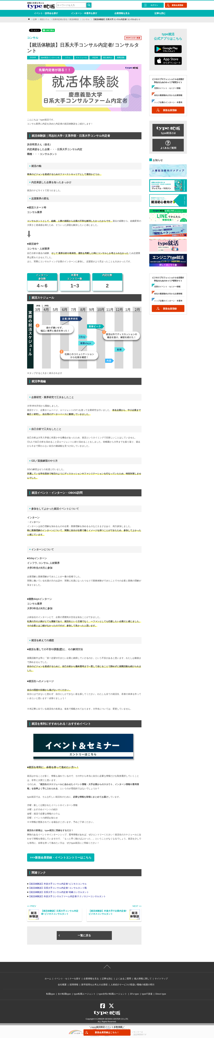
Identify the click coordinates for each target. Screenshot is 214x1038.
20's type (134, 994)
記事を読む (160, 13)
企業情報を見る (122, 13)
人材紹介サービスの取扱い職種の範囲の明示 (132, 984)
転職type (50, 994)
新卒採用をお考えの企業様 (94, 984)
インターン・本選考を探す (84, 13)
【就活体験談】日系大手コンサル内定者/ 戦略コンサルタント (58, 892)
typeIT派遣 (147, 994)
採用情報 (74, 984)
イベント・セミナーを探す (67, 978)
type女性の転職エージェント (113, 994)
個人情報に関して (143, 978)
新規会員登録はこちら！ (107, 1032)
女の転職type (64, 994)
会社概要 (62, 984)
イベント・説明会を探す (46, 13)
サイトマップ (161, 978)
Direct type (160, 994)
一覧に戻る (84, 935)
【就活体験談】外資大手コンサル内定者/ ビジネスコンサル (57, 884)
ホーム (48, 978)
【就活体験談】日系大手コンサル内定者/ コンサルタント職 (57, 888)
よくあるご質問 (123, 978)
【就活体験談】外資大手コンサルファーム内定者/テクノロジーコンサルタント (67, 896)
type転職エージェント (85, 994)
